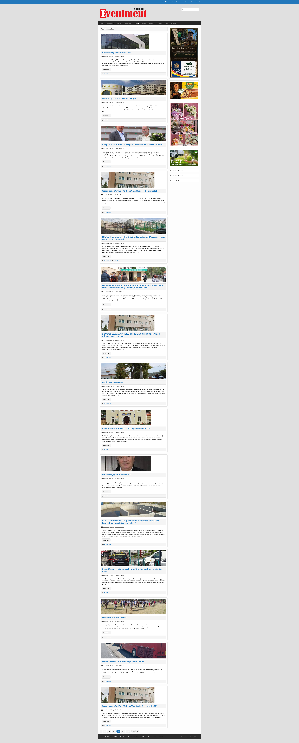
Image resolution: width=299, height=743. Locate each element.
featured (116, 260)
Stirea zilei (164, 1)
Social (160, 23)
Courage (197, 737)
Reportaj (136, 23)
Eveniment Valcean (119, 56)
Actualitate (128, 23)
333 (114, 731)
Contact (198, 1)
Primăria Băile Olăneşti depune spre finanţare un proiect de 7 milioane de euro (126, 429)
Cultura (144, 23)
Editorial (173, 23)
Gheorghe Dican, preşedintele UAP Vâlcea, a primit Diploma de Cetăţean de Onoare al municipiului (132, 145)
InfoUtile (171, 1)
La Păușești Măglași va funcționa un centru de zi (117, 475)
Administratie (110, 23)
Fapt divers (152, 23)
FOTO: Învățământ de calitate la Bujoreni (114, 618)
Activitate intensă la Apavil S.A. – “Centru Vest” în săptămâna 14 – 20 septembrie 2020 (130, 191)
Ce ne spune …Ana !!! (181, 1)
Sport (166, 23)
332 (109, 731)
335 (123, 731)
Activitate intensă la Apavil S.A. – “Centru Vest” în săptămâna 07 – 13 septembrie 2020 (129, 706)
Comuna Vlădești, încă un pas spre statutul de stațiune (119, 99)
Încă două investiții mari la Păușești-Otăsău (116, 53)
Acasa (101, 23)
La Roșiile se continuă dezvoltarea (112, 382)
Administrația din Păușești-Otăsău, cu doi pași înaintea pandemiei (123, 662)
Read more (106, 69)
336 (128, 731)
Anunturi (191, 1)
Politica (119, 23)
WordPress (190, 737)
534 (133, 731)
